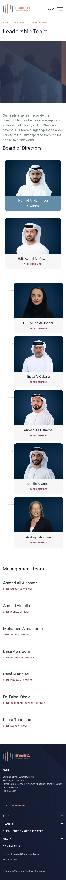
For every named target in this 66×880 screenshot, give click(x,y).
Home (5, 22)
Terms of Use (10, 859)
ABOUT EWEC (19, 22)
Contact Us (11, 846)
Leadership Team (39, 22)
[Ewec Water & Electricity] (16, 9)
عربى (51, 8)
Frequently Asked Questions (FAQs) (21, 854)
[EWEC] (16, 756)
